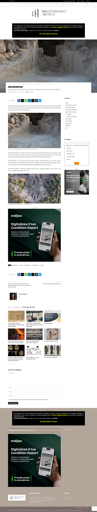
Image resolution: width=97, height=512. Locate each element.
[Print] (36, 100)
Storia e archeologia (72, 116)
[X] (14, 1)
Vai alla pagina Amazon (48, 34)
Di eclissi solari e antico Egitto (51, 341)
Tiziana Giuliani (13, 92)
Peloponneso (27, 265)
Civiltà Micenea (15, 265)
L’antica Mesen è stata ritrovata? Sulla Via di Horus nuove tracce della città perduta (34, 325)
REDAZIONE (63, 4)
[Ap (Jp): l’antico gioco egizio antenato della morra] (34, 350)
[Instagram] (12, 1)
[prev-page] (9, 363)
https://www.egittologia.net (35, 502)
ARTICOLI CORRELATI (14, 307)
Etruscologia (68, 119)
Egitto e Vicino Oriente (70, 112)
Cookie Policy (79, 508)
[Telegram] (39, 100)
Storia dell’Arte (68, 121)
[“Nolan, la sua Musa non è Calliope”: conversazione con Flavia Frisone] (16, 334)
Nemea (21, 265)
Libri (66, 128)
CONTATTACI (72, 4)
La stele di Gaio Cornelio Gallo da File (51, 283)
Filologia (69, 114)
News (21, 86)
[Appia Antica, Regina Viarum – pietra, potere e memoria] (34, 334)
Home (9, 84)
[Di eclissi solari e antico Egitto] (52, 334)
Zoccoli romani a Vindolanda (50, 357)
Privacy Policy (86, 508)
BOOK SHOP (45, 4)
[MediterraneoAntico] (48, 13)
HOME (11, 4)
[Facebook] (9, 1)
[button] (87, 4)
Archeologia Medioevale (71, 109)
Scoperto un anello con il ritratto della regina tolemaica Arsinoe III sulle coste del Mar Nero (15, 359)
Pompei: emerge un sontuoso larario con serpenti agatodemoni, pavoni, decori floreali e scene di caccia (19, 285)
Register (82, 1)
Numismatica (68, 123)
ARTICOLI (17, 4)
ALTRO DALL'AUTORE (28, 307)
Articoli (13, 84)
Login (78, 1)
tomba (42, 265)
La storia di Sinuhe (48, 323)
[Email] (32, 100)
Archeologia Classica (21, 84)
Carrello (87, 1)
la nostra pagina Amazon (60, 27)
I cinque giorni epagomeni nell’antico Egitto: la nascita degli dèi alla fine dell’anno (16, 325)
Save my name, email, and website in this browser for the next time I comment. (29, 399)
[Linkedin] (29, 100)
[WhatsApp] (25, 100)
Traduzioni (67, 125)
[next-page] (11, 363)
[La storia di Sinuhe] (52, 316)
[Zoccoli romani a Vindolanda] (52, 350)
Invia (77, 163)
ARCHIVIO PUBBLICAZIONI (31, 4)
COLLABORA (54, 4)
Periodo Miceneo (35, 265)
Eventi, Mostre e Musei (71, 105)
